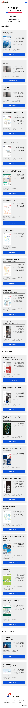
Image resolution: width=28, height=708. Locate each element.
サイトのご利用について (19, 700)
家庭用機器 (13, 16)
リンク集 (19, 702)
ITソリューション (13, 21)
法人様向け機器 (13, 19)
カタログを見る (15, 54)
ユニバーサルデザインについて (9, 702)
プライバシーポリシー (7, 700)
